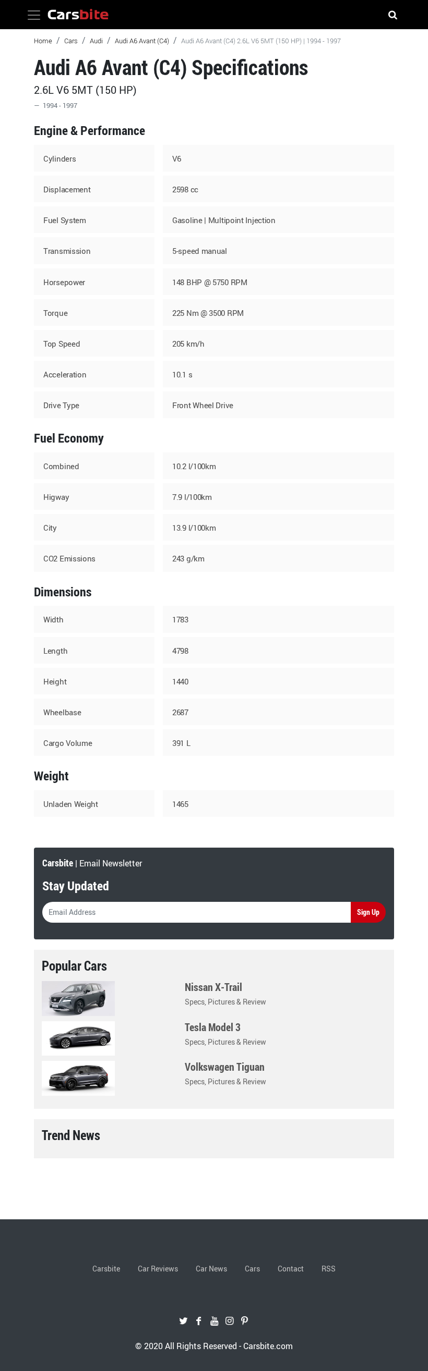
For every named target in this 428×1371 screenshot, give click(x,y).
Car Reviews (158, 1269)
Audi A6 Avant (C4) (142, 40)
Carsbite (106, 1269)
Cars (71, 40)
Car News (211, 1269)
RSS (329, 1269)
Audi (96, 40)
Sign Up (368, 912)
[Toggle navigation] (34, 15)
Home (43, 40)
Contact (291, 1269)
